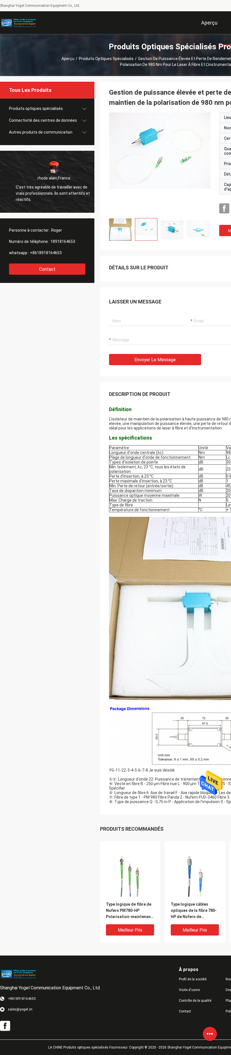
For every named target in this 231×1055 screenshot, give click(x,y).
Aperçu (67, 58)
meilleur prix (130, 930)
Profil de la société (192, 979)
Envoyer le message (155, 359)
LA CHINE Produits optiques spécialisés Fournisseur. (88, 1047)
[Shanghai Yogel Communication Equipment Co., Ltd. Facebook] (224, 208)
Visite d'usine (189, 990)
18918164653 (62, 241)
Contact (47, 269)
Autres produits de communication (40, 132)
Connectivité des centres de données (43, 120)
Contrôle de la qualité (195, 1001)
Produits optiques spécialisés (106, 58)
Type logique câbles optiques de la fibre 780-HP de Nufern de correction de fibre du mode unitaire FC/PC (194, 911)
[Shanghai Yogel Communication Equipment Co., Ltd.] (18, 22)
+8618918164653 (46, 253)
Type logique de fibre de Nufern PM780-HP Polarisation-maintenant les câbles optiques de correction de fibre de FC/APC (129, 911)
